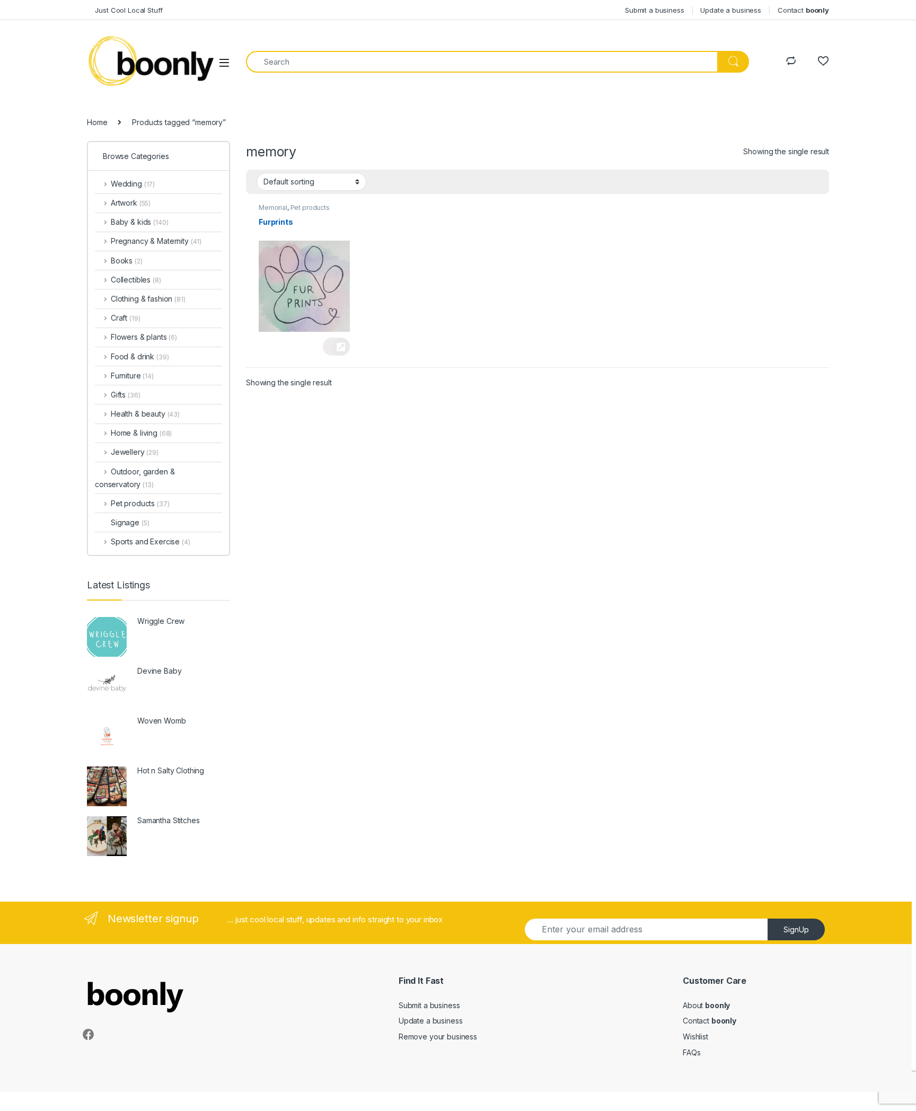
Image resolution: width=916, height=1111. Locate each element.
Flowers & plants (144, 336)
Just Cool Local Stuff (125, 10)
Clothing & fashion (148, 298)
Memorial (273, 207)
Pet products (310, 207)
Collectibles (136, 279)
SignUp (796, 929)
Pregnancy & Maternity (156, 240)
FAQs (691, 1052)
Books (127, 260)
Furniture (132, 375)
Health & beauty (145, 413)
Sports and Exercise (150, 541)
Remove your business (438, 1036)
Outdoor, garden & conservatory (134, 478)
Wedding (133, 183)
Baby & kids (139, 221)
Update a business (730, 10)
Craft (125, 317)
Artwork (131, 202)
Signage (130, 522)
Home (97, 122)
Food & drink (140, 356)
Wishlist (695, 1036)
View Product (336, 347)
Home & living (141, 432)
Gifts (125, 394)
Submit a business (654, 10)
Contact (803, 10)
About (706, 1005)
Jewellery (134, 451)
